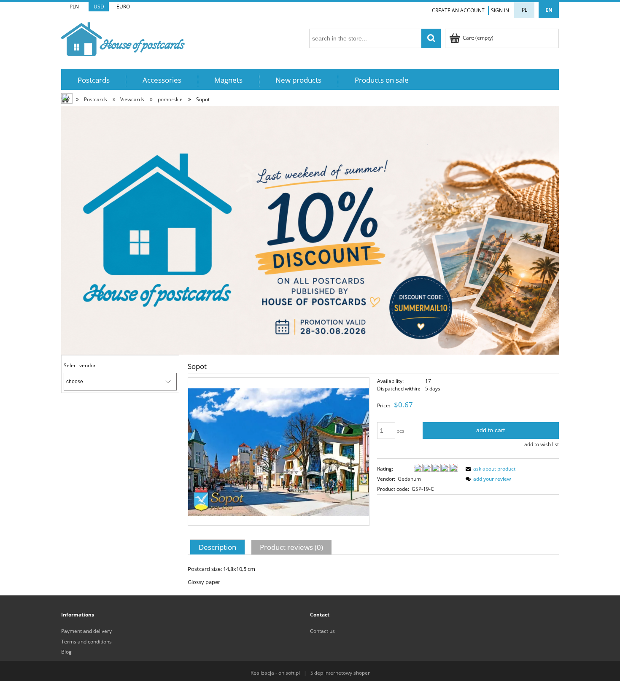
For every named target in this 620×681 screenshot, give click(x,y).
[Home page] (123, 38)
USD (99, 6)
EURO (123, 6)
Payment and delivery (86, 631)
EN (549, 9)
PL (524, 9)
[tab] (218, 546)
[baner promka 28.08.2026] (310, 229)
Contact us (322, 631)
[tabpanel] (373, 575)
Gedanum (409, 478)
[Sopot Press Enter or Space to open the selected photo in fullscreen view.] (278, 451)
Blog (66, 651)
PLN (74, 6)
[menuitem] (93, 80)
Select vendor (80, 366)
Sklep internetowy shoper (340, 672)
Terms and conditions (86, 641)
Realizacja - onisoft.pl (275, 672)
